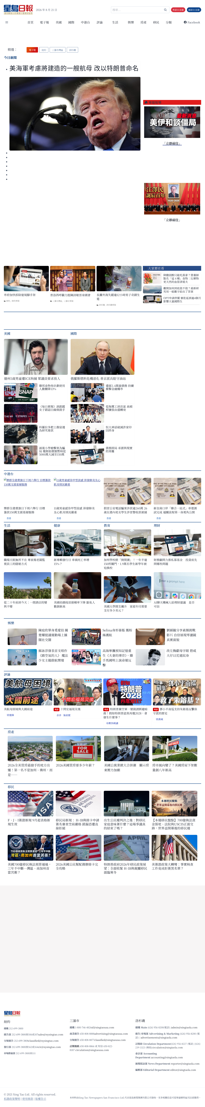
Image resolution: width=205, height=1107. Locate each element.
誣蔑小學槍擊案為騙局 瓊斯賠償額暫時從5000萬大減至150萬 (52, 451)
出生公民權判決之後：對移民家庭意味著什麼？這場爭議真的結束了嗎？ (124, 824)
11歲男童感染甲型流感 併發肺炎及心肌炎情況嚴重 (74, 510)
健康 (57, 525)
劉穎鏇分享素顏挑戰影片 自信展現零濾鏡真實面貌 (181, 635)
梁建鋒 (10, 715)
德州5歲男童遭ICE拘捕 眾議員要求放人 (32, 378)
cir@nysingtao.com (49, 1047)
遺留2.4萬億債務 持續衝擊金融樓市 (120, 387)
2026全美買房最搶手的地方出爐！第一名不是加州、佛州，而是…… (30, 770)
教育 (107, 525)
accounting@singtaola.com (167, 1057)
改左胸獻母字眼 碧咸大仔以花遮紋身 (181, 653)
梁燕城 (159, 719)
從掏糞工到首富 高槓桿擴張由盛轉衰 (119, 408)
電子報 (44, 22)
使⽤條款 (27, 1099)
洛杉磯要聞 (111, 304)
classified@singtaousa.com (110, 1039)
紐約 (8, 300)
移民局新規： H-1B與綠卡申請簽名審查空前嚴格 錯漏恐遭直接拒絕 (77, 824)
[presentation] (74, 114)
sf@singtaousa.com (102, 1027)
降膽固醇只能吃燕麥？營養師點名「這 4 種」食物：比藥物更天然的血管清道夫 (181, 278)
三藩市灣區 (57, 301)
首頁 (30, 22)
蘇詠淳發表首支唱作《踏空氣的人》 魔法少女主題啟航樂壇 (53, 655)
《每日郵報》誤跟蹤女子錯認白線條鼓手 (52, 408)
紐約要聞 (15, 300)
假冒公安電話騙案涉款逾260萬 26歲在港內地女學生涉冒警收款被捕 (125, 510)
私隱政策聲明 (12, 1099)
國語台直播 (194, 9)
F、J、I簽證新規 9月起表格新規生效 (29, 822)
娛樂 (131, 22)
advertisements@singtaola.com (159, 1037)
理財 (157, 525)
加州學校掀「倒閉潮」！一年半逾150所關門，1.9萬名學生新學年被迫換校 (125, 564)
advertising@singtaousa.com (111, 1033)
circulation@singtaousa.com (92, 1050)
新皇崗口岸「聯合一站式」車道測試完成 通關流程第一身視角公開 (175, 510)
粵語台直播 (178, 9)
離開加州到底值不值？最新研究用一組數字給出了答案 (181, 289)
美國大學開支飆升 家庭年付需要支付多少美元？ (125, 608)
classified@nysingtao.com (43, 1040)
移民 (156, 22)
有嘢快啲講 (112, 723)
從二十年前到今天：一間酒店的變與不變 (25, 604)
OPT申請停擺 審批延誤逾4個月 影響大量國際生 (182, 299)
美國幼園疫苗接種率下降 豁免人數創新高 (74, 604)
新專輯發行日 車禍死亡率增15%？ (71, 562)
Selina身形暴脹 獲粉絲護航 (117, 632)
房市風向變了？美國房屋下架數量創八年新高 (174, 767)
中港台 (85, 22)
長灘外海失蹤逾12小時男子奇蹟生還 (118, 297)
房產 (143, 22)
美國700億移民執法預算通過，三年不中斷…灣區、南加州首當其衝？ (29, 868)
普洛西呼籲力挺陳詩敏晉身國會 (70, 295)
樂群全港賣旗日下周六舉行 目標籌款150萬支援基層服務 (24, 510)
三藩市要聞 (68, 301)
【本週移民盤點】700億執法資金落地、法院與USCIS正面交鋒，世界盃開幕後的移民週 (173, 824)
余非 (59, 715)
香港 (9, 518)
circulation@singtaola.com (167, 1047)
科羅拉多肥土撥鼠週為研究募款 (52, 428)
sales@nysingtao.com (50, 1034)
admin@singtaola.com (184, 1027)
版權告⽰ (40, 1099)
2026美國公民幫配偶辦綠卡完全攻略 (77, 866)
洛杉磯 (102, 304)
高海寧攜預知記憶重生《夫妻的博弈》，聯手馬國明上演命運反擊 (117, 657)
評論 (7, 674)
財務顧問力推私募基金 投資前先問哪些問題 (175, 562)
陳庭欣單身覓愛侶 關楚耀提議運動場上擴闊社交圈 (53, 635)
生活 (7, 525)
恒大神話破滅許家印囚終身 (119, 428)
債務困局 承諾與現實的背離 (119, 449)
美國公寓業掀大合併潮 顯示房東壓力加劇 (126, 767)
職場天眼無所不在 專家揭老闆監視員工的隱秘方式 (24, 562)
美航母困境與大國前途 (18, 709)
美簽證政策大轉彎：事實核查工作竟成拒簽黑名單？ (172, 866)
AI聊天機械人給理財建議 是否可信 (174, 604)
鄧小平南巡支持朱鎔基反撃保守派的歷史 (175, 711)
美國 (59, 22)
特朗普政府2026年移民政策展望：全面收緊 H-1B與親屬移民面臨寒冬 (125, 868)
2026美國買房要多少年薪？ (75, 765)
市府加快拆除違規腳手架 (20, 295)
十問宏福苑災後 (68, 709)
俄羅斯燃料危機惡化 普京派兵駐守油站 (98, 378)
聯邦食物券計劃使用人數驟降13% (52, 387)
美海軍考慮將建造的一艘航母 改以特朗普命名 (74, 68)
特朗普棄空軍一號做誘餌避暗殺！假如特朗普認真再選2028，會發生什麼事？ (125, 713)
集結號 (66, 715)
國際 (71, 22)
